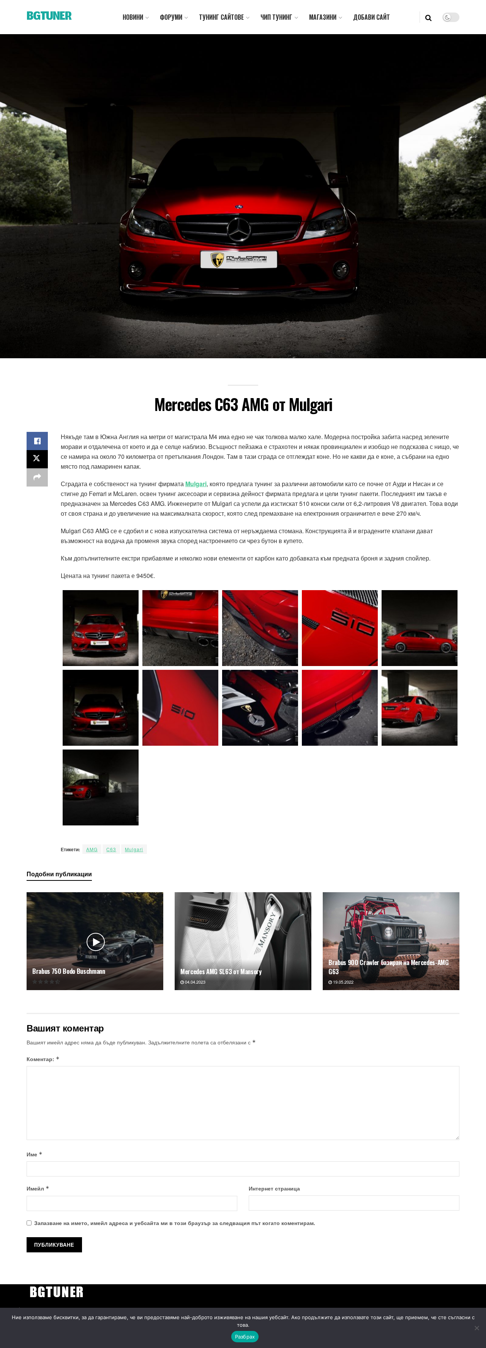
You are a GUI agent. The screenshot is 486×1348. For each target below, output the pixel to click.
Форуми (171, 17)
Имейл (38, 1188)
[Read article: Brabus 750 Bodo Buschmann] (95, 941)
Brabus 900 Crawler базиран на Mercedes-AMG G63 (388, 966)
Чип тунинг (276, 17)
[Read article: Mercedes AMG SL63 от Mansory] (243, 941)
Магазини (322, 17)
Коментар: (43, 1059)
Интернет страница (274, 1188)
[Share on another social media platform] (37, 477)
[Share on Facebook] (37, 441)
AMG (92, 849)
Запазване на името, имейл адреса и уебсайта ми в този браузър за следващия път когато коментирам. (174, 1223)
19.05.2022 (342, 982)
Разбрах (245, 1337)
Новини (133, 17)
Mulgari (196, 483)
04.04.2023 (194, 982)
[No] (476, 1328)
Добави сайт (371, 17)
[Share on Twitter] (37, 459)
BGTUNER (49, 17)
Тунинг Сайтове (221, 17)
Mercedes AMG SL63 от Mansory (220, 971)
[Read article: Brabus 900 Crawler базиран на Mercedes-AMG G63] (391, 941)
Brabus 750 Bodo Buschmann (68, 971)
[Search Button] (428, 17)
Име (35, 1154)
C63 (111, 849)
